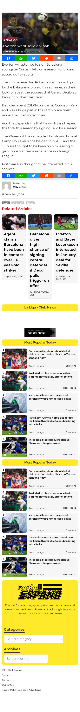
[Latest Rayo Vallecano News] (21, 321)
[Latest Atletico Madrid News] (21, 313)
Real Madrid (70, 387)
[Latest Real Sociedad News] (51, 321)
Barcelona (10, 40)
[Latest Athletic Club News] (13, 313)
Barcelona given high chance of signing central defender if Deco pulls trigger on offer (39, 260)
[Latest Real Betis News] (28, 321)
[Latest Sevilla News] (59, 321)
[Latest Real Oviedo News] (44, 321)
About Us (7, 675)
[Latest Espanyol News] (51, 313)
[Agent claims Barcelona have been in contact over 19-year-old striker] (14, 222)
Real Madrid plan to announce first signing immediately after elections (50, 375)
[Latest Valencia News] (66, 321)
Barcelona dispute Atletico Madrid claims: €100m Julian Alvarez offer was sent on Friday (52, 354)
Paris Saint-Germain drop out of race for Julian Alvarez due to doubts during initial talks (52, 421)
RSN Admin (12, 51)
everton (18, 203)
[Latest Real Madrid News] (36, 321)
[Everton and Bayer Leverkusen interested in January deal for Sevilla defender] (66, 222)
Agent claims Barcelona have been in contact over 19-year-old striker (14, 252)
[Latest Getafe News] (59, 313)
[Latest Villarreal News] (74, 321)
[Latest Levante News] (74, 313)
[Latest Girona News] (66, 313)
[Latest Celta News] (36, 313)
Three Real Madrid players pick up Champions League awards (49, 441)
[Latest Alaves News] (6, 313)
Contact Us (8, 680)
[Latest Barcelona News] (28, 313)
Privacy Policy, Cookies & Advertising (21, 690)
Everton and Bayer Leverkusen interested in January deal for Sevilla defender (66, 252)
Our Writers (8, 685)
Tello (30, 203)
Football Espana (13, 670)
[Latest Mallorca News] (6, 321)
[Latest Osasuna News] (13, 321)
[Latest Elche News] (44, 313)
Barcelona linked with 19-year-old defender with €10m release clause (50, 397)
